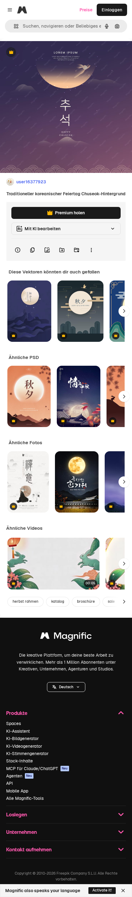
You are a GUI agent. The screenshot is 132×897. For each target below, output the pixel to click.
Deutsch (66, 687)
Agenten (19, 776)
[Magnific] (66, 637)
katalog (57, 601)
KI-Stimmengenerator (27, 753)
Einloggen (112, 10)
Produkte (16, 713)
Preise (86, 10)
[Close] (123, 890)
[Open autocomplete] (13, 26)
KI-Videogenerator (24, 746)
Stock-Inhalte (19, 761)
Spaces (13, 723)
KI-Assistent (18, 731)
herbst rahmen (25, 601)
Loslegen (16, 814)
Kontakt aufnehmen (29, 849)
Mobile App (17, 791)
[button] (66, 687)
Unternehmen (21, 832)
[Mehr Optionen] (91, 250)
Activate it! (102, 890)
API (9, 783)
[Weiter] (124, 311)
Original (39, 52)
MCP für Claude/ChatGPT (37, 768)
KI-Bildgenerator (22, 738)
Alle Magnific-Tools (25, 798)
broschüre (86, 601)
